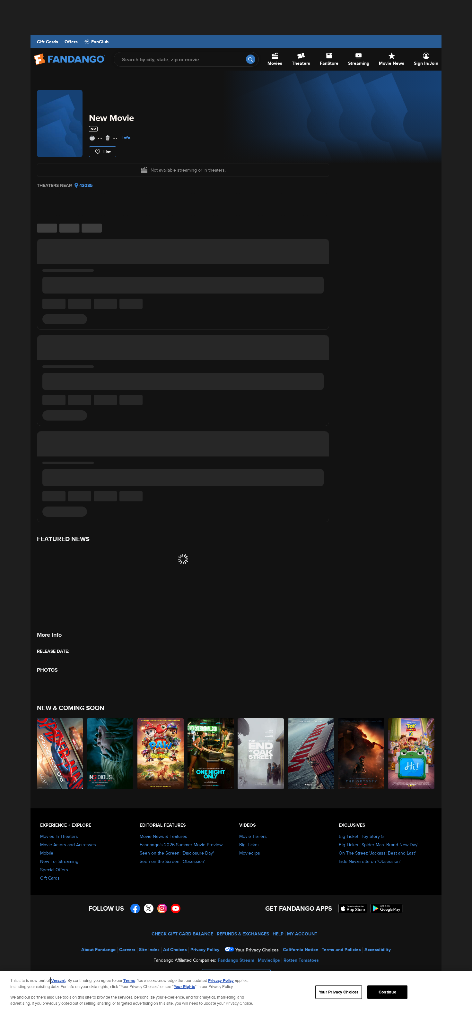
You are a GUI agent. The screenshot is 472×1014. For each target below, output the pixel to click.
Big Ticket (249, 844)
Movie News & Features (163, 836)
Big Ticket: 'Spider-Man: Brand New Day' (378, 844)
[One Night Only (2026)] (211, 753)
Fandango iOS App (352, 908)
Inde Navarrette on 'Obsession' (370, 861)
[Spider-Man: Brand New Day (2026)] (60, 753)
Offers (71, 41)
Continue (387, 992)
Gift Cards (47, 41)
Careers (127, 949)
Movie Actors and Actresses (68, 844)
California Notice (300, 949)
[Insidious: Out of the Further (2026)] (110, 753)
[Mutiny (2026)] (311, 753)
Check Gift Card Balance (182, 934)
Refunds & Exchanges (243, 934)
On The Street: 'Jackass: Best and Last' (377, 853)
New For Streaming (59, 861)
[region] (236, 992)
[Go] (250, 59)
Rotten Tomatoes (301, 960)
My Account (302, 934)
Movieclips (249, 853)
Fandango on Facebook (135, 908)
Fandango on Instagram (162, 908)
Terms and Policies (341, 949)
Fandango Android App (387, 908)
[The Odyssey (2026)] (361, 753)
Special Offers (54, 869)
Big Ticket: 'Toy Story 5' (362, 836)
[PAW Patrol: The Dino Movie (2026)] (160, 753)
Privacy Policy (204, 949)
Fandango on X (148, 908)
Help (278, 934)
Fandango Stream (236, 960)
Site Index (149, 949)
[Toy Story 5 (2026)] (411, 753)
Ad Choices (175, 949)
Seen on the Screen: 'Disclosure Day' (177, 853)
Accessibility (377, 949)
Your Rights (184, 987)
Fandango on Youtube (175, 908)
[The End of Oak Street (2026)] (261, 753)
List (107, 152)
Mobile (46, 853)
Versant (58, 980)
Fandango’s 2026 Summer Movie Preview (181, 844)
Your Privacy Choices (257, 950)
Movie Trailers (253, 836)
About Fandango (98, 949)
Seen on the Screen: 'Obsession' (172, 861)
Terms (129, 980)
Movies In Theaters (59, 836)
